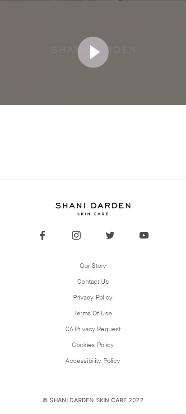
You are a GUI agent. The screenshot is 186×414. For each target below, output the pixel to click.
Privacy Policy (92, 297)
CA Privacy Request (93, 329)
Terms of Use (93, 313)
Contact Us (93, 281)
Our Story (93, 266)
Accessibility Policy (92, 361)
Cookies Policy (93, 345)
